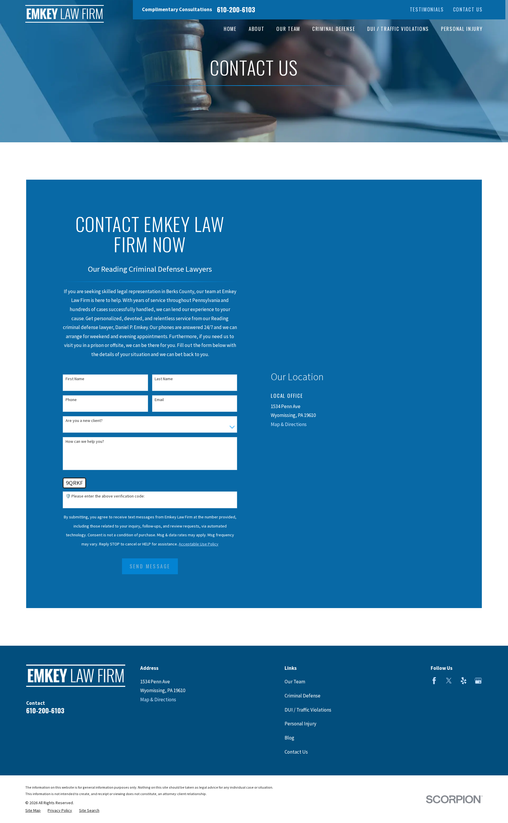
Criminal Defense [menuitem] (333, 28)
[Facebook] (434, 680)
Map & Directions (289, 424)
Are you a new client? (84, 420)
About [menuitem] (257, 28)
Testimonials (427, 9)
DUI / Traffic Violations (308, 710)
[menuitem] (33, 810)
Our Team (295, 681)
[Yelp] (463, 680)
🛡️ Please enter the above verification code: (105, 496)
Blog (289, 737)
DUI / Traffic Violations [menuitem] (398, 28)
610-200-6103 (236, 9)
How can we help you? (85, 441)
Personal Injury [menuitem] (462, 28)
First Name (75, 378)
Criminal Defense (302, 695)
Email (159, 399)
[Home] (64, 14)
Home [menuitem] (230, 28)
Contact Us (468, 9)
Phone (71, 399)
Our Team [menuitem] (288, 28)
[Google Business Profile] (478, 680)
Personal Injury (300, 723)
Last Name (164, 378)
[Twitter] (448, 680)
